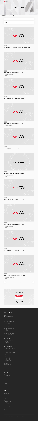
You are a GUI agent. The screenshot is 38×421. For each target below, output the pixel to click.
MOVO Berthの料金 (7, 322)
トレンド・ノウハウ (7, 376)
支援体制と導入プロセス (7, 392)
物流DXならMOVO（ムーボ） (5, 15)
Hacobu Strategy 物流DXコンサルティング (9, 340)
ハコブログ (5, 382)
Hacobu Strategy (7, 338)
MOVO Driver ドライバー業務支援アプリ (9, 333)
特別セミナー (6, 379)
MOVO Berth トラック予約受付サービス (9, 321)
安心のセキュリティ (6, 393)
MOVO (5, 319)
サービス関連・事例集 (7, 375)
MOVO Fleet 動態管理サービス (8, 325)
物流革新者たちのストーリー (7, 364)
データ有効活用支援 (7, 342)
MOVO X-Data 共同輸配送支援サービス (9, 334)
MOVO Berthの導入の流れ (8, 323)
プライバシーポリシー (13, 416)
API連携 (5, 396)
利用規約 (10, 416)
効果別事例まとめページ (7, 363)
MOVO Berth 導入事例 (7, 357)
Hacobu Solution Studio (8, 346)
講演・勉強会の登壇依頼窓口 (8, 401)
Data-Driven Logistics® (7, 405)
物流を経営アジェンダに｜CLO (8, 406)
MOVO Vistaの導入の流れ (8, 330)
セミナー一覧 (5, 377)
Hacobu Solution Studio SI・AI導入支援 (9, 348)
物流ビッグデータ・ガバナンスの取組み (20, 416)
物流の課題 (6, 384)
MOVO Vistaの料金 (7, 329)
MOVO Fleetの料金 (7, 326)
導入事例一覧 (5, 356)
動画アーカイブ (6, 380)
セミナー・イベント (11, 15)
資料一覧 (5, 374)
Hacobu (2, 15)
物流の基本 (6, 383)
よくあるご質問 (6, 394)
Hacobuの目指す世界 (6, 403)
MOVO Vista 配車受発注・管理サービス (9, 328)
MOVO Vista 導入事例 (7, 359)
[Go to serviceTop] (5, 1)
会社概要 (5, 400)
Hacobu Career (6, 350)
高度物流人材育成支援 (7, 343)
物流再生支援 (6, 341)
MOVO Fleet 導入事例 (7, 358)
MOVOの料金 (5, 370)
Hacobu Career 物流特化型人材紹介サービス (10, 352)
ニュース (6, 402)
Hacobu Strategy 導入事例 (8, 360)
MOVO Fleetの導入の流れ (8, 327)
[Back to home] (8, 312)
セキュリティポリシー (6, 416)
